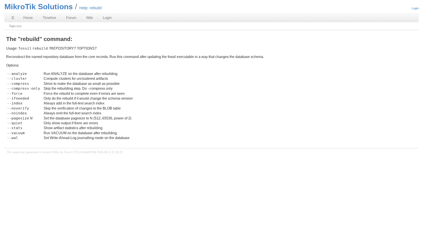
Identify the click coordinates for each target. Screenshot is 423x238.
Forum (71, 18)
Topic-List (15, 26)
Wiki (89, 18)
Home (28, 18)
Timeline (49, 18)
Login (415, 8)
